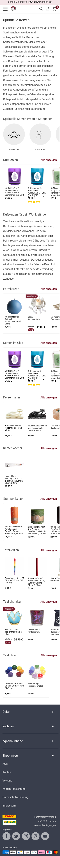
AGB (5, 763)
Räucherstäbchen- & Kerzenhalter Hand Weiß (14, 428)
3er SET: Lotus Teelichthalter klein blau (13, 632)
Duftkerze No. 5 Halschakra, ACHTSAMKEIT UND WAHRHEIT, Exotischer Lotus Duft (37, 192)
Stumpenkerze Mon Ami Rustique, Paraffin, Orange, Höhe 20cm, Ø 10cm (14, 530)
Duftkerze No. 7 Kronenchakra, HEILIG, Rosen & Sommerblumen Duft (14, 191)
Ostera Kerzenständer (34, 318)
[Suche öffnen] (41, 9)
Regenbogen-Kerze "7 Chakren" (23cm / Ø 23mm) (14, 580)
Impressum (9, 805)
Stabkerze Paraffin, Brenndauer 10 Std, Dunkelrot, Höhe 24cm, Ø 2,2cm (36, 581)
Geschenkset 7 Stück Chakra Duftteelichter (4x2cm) (14, 686)
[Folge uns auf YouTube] (45, 836)
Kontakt (7, 772)
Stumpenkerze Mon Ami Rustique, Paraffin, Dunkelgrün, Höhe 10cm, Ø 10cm (37, 530)
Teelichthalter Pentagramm (34, 631)
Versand (7, 780)
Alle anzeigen (48, 160)
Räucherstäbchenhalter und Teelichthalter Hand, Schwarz (37, 428)
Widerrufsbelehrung (14, 788)
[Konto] (47, 8)
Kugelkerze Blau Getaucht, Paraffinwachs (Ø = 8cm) (13, 320)
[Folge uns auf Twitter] (16, 836)
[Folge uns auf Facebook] (6, 836)
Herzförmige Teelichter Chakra (35, 685)
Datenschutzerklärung (15, 797)
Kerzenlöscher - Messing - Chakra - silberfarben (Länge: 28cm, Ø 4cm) (14, 479)
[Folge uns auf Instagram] (26, 836)
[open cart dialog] (54, 9)
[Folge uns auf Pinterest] (36, 836)
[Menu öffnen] (6, 9)
